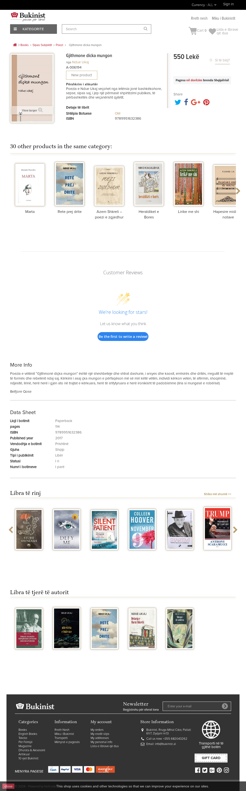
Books (22, 730)
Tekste (22, 738)
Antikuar (24, 754)
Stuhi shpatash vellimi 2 (29, 556)
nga (68, 62)
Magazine (24, 746)
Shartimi (180, 555)
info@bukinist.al (165, 744)
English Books (27, 734)
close (8, 786)
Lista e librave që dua (105, 746)
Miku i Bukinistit (223, 19)
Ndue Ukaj (80, 62)
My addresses (100, 738)
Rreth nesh (199, 19)
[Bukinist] (28, 17)
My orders (97, 730)
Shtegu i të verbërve (180, 656)
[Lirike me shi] (188, 183)
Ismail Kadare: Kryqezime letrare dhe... (29, 658)
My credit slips (100, 734)
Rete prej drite (70, 212)
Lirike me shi (188, 212)
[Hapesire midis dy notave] (228, 183)
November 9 (142, 555)
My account (101, 722)
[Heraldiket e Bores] (149, 183)
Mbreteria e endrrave (66, 656)
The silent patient (104, 556)
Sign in (228, 4)
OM (117, 113)
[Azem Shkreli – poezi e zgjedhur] (109, 183)
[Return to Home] (14, 45)
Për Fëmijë (25, 742)
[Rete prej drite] (70, 183)
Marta (30, 212)
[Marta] (30, 183)
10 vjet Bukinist (28, 758)
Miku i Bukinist (64, 734)
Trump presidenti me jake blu (217, 558)
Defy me (67, 555)
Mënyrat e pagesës (67, 742)
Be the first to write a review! (123, 336)
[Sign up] (225, 706)
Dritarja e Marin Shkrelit (142, 656)
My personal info (101, 742)
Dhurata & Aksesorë (31, 750)
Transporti (61, 738)
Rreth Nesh (62, 730)
